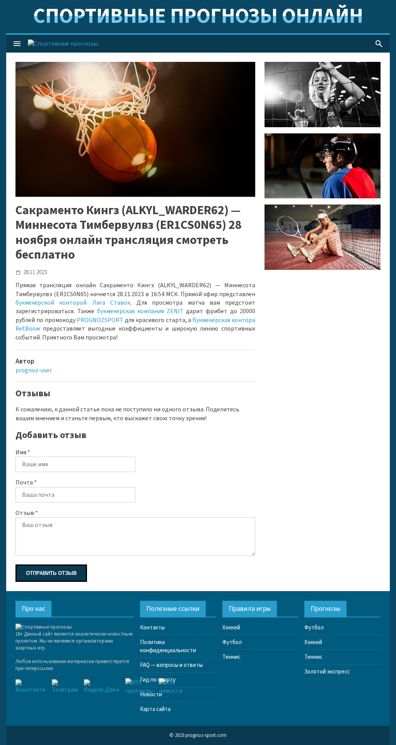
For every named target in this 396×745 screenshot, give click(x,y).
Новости (151, 694)
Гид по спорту (158, 680)
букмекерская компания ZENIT (140, 311)
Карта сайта (155, 709)
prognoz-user (33, 370)
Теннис (231, 657)
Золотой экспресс (327, 672)
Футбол (232, 642)
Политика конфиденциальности (168, 646)
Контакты (152, 628)
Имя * (22, 452)
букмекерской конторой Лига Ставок (72, 302)
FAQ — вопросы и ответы (171, 665)
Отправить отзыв (51, 573)
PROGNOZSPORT (100, 320)
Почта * (26, 482)
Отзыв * (26, 513)
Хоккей (231, 628)
